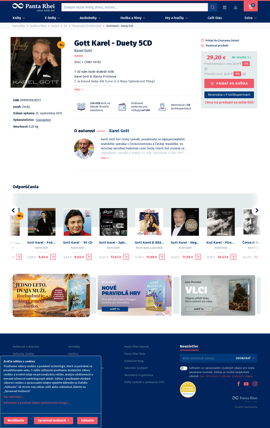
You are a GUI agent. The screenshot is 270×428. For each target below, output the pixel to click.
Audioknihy (88, 18)
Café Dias (215, 18)
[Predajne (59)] (225, 7)
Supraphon (43, 120)
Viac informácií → (14, 396)
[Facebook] (239, 384)
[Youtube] (246, 384)
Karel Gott (83, 50)
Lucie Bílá (156, 247)
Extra (249, 18)
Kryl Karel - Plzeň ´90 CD (221, 242)
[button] (16, 420)
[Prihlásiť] (236, 7)
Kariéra (73, 354)
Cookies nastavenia (246, 407)
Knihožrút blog (134, 361)
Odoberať (244, 358)
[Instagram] (255, 384)
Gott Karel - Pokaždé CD (41, 242)
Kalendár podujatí (136, 368)
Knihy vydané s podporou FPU (144, 382)
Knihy (17, 18)
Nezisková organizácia (138, 375)
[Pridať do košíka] (19, 257)
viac (77, 89)
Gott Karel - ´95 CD (77, 242)
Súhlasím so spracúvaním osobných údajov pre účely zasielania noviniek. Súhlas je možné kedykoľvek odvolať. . (222, 372)
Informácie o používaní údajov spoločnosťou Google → (37, 402)
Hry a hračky (175, 18)
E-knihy (51, 18)
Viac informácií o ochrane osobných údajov (226, 376)
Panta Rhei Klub (134, 354)
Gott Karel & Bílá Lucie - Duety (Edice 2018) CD (149, 242)
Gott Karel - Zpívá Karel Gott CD (113, 242)
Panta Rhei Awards (136, 346)
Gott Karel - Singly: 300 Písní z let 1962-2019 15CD (185, 242)
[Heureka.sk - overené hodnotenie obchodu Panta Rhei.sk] (188, 389)
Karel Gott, (143, 247)
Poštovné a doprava (26, 346)
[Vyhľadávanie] (212, 7)
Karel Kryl (221, 247)
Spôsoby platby (23, 354)
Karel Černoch (257, 247)
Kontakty (74, 346)
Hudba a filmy (131, 18)
